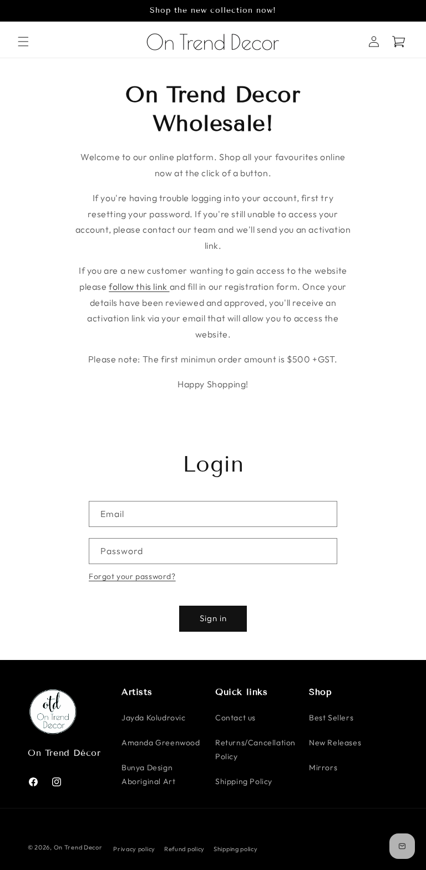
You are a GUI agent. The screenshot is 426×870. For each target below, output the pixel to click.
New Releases (335, 743)
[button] (23, 41)
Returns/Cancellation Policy (255, 749)
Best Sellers (331, 718)
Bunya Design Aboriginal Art (148, 774)
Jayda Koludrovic (153, 718)
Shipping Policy (243, 781)
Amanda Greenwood (160, 743)
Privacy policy (134, 849)
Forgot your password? (132, 576)
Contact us (235, 718)
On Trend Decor (78, 847)
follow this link (139, 286)
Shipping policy (236, 849)
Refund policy (184, 849)
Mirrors (323, 767)
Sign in (213, 618)
